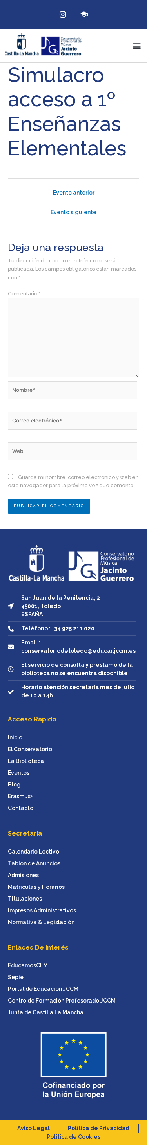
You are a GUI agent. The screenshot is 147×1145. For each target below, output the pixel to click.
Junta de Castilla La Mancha (45, 1012)
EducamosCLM (28, 965)
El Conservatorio (30, 749)
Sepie (16, 977)
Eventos (18, 773)
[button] (136, 45)
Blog (14, 784)
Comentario (24, 294)
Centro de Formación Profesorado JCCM (62, 1001)
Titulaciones (25, 899)
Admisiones (23, 875)
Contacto (20, 808)
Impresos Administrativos (42, 910)
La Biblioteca (26, 761)
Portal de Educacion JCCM (43, 989)
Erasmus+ (20, 796)
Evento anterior (73, 192)
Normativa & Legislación (41, 922)
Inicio (15, 737)
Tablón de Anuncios (34, 863)
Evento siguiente (73, 212)
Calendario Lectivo (33, 851)
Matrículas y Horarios (36, 887)
